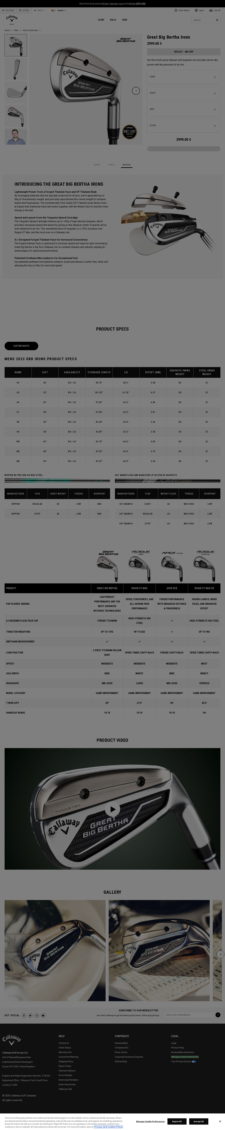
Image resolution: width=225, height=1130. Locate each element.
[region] (112, 1121)
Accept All (199, 1121)
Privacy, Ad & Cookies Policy (108, 1127)
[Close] (220, 1121)
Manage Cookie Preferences (150, 1121)
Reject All (177, 1121)
